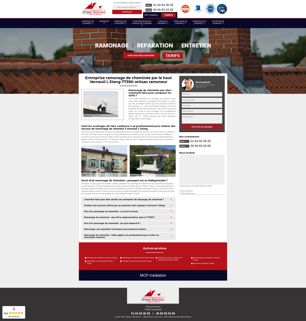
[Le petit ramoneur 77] (153, 296)
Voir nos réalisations (140, 55)
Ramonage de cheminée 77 (88, 22)
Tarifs (168, 15)
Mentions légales (152, 317)
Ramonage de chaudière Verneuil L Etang (206, 259)
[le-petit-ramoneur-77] (94, 8)
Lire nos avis (13, 316)
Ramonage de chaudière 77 (120, 22)
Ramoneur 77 (104, 22)
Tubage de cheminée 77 (162, 22)
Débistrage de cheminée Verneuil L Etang (138, 258)
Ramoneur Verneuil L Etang (203, 263)
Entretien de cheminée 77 (218, 22)
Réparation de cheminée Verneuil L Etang (100, 262)
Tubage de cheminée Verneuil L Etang (137, 261)
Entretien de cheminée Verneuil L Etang (102, 258)
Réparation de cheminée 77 (199, 22)
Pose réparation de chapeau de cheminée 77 (142, 23)
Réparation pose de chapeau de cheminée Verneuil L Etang (170, 259)
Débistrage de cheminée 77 (180, 22)
